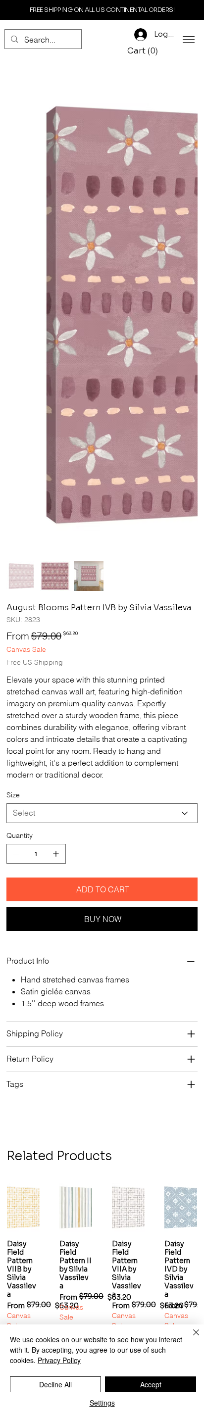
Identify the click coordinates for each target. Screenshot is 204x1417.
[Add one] (56, 526)
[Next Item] (184, 168)
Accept (150, 1384)
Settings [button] (102, 1403)
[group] (102, 939)
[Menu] (188, 39)
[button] (144, 51)
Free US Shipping (23, 1015)
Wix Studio (158, 1060)
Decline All (55, 1384)
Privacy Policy (59, 1360)
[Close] (190, 1338)
